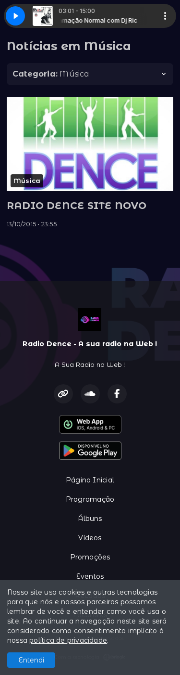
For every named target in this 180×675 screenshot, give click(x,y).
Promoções (90, 557)
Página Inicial (90, 480)
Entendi (31, 660)
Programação (90, 499)
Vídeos (89, 537)
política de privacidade (68, 640)
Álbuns (90, 518)
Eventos (90, 576)
